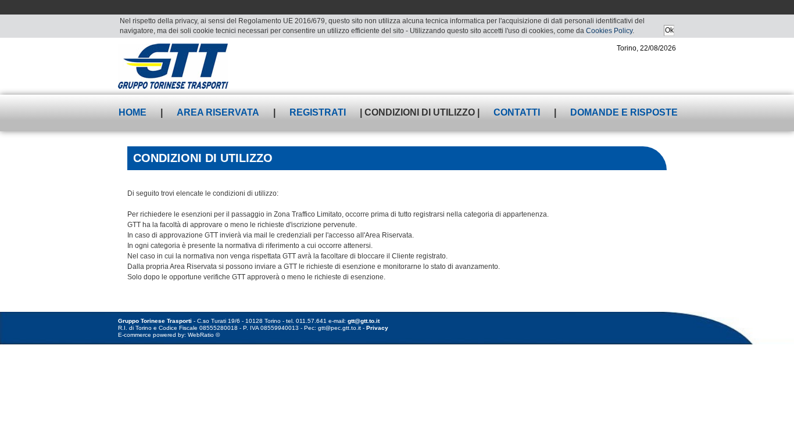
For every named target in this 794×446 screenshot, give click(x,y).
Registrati (317, 112)
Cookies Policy (609, 31)
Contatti (516, 112)
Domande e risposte (624, 112)
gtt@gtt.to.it (364, 321)
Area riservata (218, 112)
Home (132, 112)
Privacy (377, 328)
